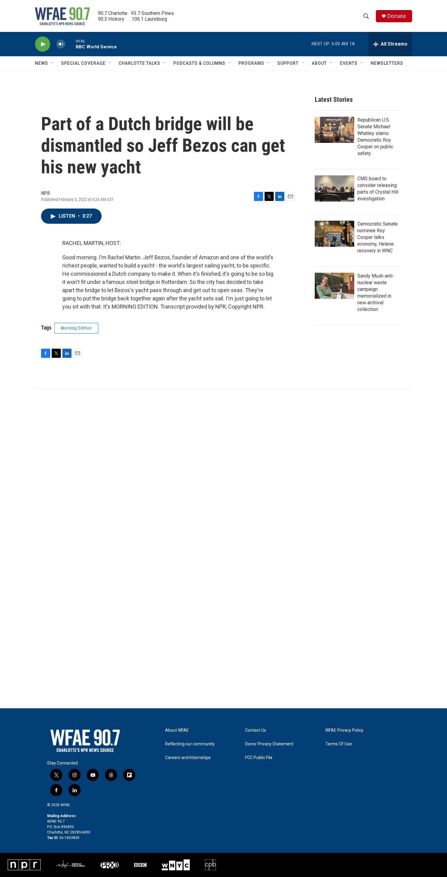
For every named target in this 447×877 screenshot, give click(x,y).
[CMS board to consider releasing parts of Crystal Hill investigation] (334, 188)
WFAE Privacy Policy (344, 730)
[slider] (70, 44)
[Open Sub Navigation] (52, 63)
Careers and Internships (188, 757)
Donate (396, 16)
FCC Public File (258, 757)
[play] (42, 44)
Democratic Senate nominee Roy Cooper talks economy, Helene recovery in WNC (377, 237)
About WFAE (177, 730)
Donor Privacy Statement (269, 744)
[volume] (61, 44)
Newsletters (387, 63)
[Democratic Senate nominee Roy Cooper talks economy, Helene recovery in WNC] (334, 234)
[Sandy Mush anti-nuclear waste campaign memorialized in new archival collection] (334, 286)
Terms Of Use (338, 744)
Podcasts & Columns (199, 63)
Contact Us (255, 730)
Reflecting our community (190, 744)
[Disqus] (223, 471)
